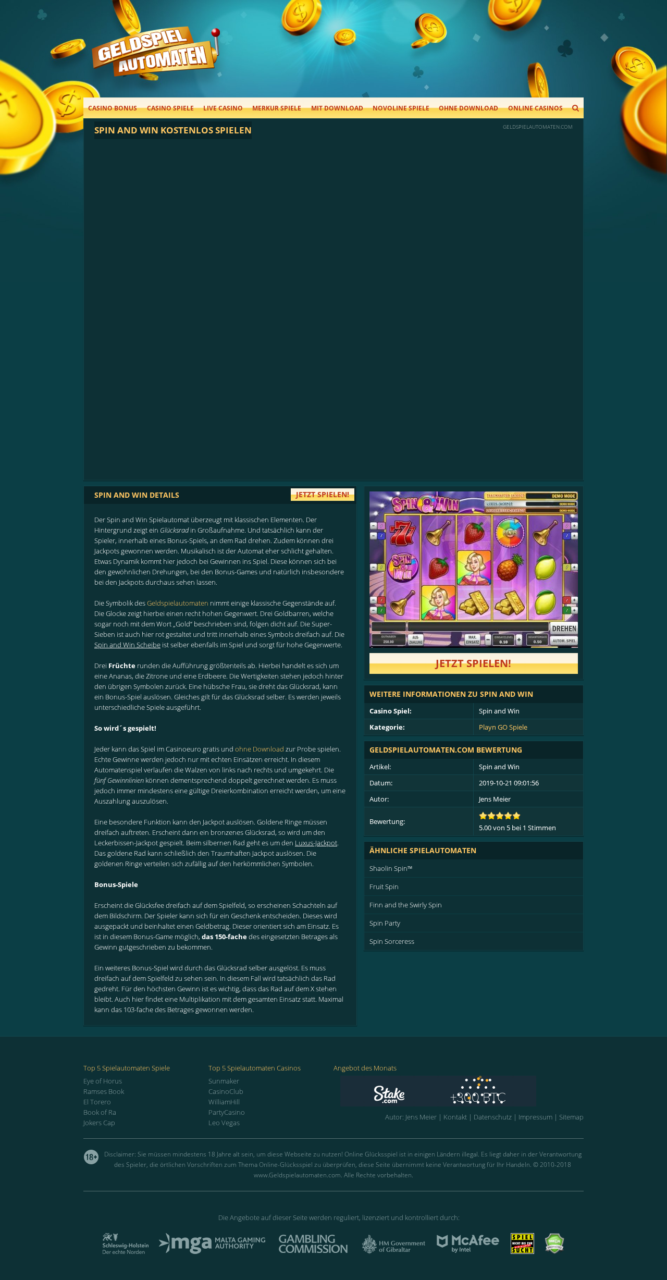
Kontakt (455, 1117)
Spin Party (384, 923)
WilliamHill (224, 1101)
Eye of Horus (102, 1081)
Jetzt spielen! (473, 663)
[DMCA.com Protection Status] (554, 1251)
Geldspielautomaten (177, 603)
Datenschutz (493, 1117)
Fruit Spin (384, 886)
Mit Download (337, 108)
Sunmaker (223, 1081)
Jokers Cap (99, 1122)
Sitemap (571, 1117)
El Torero (97, 1101)
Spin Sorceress (391, 941)
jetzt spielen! (322, 494)
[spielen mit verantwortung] (522, 1251)
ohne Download (259, 749)
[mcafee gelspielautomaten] (468, 1251)
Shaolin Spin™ (390, 868)
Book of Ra (99, 1112)
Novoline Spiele (401, 108)
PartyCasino (226, 1112)
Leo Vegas (224, 1122)
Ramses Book (103, 1091)
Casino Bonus (112, 108)
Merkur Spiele (276, 108)
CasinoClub (225, 1091)
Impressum (535, 1117)
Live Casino (223, 108)
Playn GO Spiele (503, 727)
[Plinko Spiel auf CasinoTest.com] (462, 1091)
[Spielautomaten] (155, 61)
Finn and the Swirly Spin (405, 904)
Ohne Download (468, 108)
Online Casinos (535, 108)
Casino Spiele (170, 108)
